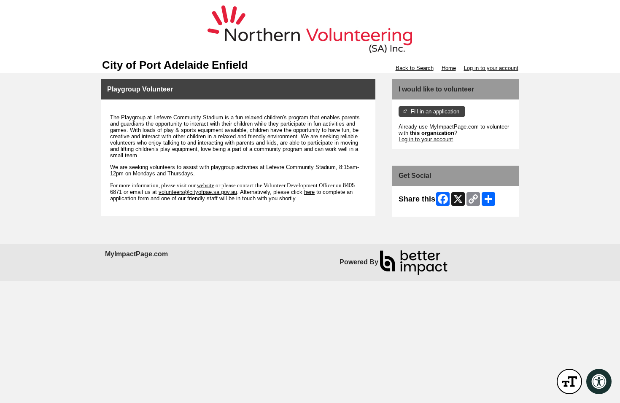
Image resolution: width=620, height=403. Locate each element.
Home (449, 68)
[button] (569, 381)
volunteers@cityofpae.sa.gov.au (198, 192)
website (205, 185)
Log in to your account (491, 68)
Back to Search (415, 68)
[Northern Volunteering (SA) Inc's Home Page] (310, 29)
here (309, 192)
